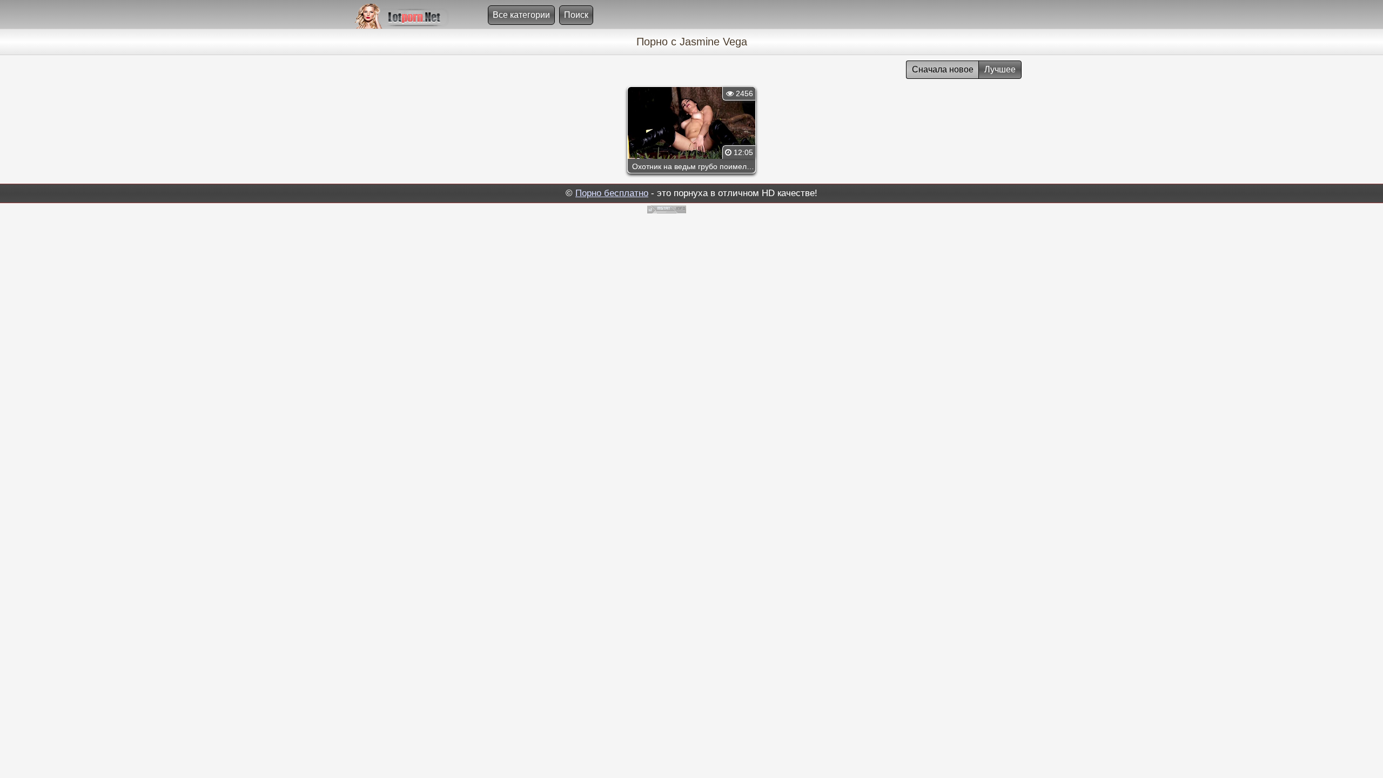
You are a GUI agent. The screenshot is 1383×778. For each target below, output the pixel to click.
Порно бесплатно (611, 193)
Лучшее (1000, 69)
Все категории (521, 14)
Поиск (576, 14)
